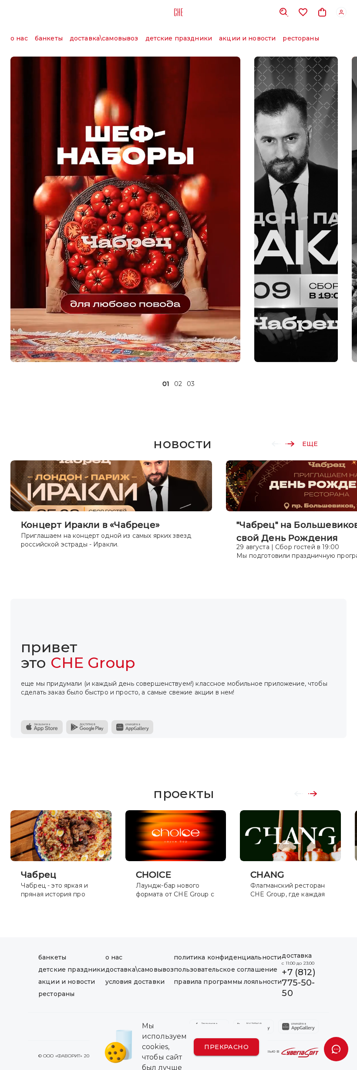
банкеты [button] (49, 38)
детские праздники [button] (178, 38)
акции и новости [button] (247, 38)
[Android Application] (87, 727)
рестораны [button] (301, 38)
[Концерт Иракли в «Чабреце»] (296, 209)
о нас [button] (19, 38)
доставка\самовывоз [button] (104, 38)
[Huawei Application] (132, 727)
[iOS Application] (42, 727)
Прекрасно (226, 1047)
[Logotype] (178, 12)
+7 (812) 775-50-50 (298, 982)
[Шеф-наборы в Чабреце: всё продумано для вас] (125, 209)
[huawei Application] (298, 1026)
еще (310, 444)
